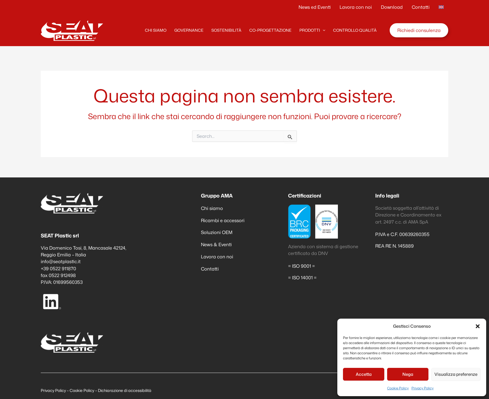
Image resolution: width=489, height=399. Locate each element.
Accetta (364, 374)
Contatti (210, 268)
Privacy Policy (422, 388)
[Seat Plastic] (72, 29)
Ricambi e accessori (222, 220)
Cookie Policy (398, 388)
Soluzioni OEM (216, 232)
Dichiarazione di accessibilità (124, 390)
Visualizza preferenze (455, 374)
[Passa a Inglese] (441, 7)
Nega (407, 374)
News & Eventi (216, 244)
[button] (478, 326)
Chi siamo (212, 208)
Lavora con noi (217, 256)
